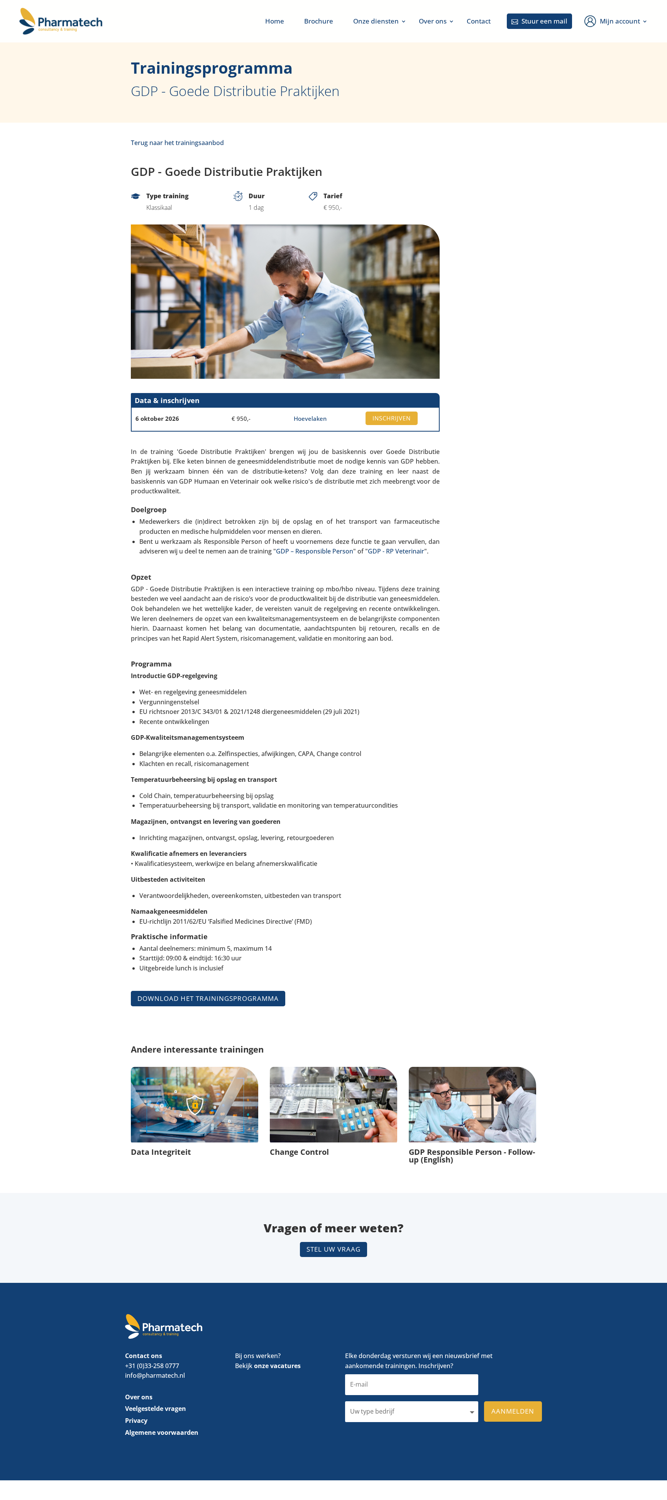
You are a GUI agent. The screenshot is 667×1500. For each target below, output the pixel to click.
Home (274, 21)
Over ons (433, 21)
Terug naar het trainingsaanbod (177, 142)
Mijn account (620, 21)
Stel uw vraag (333, 1249)
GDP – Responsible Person (314, 551)
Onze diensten (376, 21)
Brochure (318, 21)
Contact (479, 21)
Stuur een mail (539, 21)
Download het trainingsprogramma (208, 998)
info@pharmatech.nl (155, 1376)
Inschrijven (391, 418)
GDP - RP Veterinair (396, 551)
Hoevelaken (310, 418)
